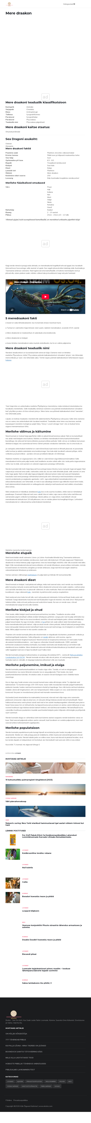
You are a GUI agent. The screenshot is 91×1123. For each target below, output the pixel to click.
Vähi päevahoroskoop (16, 801)
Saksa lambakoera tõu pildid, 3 (36, 983)
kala (39, 492)
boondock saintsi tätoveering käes (24, 1052)
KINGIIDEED (9, 776)
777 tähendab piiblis (16, 1040)
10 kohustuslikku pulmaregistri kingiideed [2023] (29, 780)
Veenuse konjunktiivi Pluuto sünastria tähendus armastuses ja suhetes (52, 926)
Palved (62, 1081)
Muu (23, 922)
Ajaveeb (20, 1081)
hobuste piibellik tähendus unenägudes (26, 1063)
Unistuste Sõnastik (29, 1086)
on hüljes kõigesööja (16, 1034)
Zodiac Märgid (11, 798)
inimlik (45, 637)
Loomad (18, 753)
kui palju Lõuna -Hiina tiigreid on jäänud (26, 1046)
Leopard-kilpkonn (30, 911)
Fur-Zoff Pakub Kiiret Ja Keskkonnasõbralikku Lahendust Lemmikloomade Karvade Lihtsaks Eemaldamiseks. (49, 836)
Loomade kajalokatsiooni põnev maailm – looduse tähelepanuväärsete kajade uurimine (46, 970)
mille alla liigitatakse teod (20, 1058)
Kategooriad (68, 4)
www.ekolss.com (45, 1106)
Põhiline (9, 1100)
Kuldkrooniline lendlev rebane (36, 853)
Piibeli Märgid (46, 1086)
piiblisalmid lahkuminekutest (20, 1069)
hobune (8, 360)
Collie (25, 882)
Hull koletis (27, 868)
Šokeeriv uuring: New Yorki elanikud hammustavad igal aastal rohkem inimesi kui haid (45, 824)
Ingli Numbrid (51, 1081)
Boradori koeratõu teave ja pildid (38, 896)
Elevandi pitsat (29, 954)
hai (43, 622)
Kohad (57, 1086)
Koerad (25, 893)
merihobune (32, 575)
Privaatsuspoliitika (34, 1081)
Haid (7, 820)
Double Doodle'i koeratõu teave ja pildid (41, 940)
